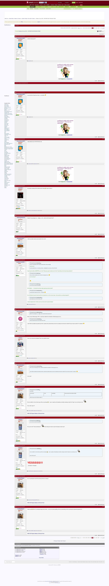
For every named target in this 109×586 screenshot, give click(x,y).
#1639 (103, 185)
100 (86, 537)
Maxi (5, 145)
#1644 (103, 335)
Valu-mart (5, 184)
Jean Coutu (6, 135)
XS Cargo (6, 185)
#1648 (103, 445)
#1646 (103, 386)
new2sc (20, 337)
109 (90, 537)
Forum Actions (42, 8)
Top (58, 6)
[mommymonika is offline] (20, 319)
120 (98, 537)
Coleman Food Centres (8, 113)
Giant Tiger (6, 124)
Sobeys (5, 170)
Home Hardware (7, 129)
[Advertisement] (36, 87)
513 (21, 55)
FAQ (28, 8)
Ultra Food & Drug (7, 180)
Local (73, 6)
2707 (101, 31)
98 (20, 229)
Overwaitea (6, 152)
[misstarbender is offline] (20, 245)
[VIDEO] (41, 552)
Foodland (5, 121)
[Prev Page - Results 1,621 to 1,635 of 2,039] (81, 28)
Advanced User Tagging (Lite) (48, 581)
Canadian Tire (6, 112)
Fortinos (5, 122)
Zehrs (5, 186)
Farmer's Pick (6, 119)
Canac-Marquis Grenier (8, 111)
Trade (80, 6)
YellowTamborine (21, 217)
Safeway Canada (7, 166)
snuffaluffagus (20, 388)
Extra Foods (6, 116)
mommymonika (20, 311)
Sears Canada (6, 168)
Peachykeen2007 (21, 38)
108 (88, 537)
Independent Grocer (7, 134)
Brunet (5, 109)
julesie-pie (35, 163)
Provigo (5, 160)
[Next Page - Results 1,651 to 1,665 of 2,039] (101, 28)
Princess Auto (6, 159)
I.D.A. (5, 131)
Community (36, 8)
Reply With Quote (101, 183)
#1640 (103, 215)
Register (81, 2)
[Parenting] (78, 4)
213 (21, 379)
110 (92, 537)
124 (21, 405)
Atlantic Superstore (7, 107)
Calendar (31, 8)
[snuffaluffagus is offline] (20, 395)
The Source (6, 177)
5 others (38, 530)
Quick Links (48, 8)
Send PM (96, 183)
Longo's (5, 140)
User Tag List (17, 25)
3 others (38, 410)
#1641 (103, 236)
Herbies (5, 127)
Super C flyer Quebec (7, 174)
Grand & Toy (6, 125)
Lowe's (5, 141)
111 (94, 537)
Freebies (50, 6)
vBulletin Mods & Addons (56, 581)
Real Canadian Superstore (8, 163)
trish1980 (32, 410)
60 (84, 537)
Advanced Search (78, 8)
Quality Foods (6, 161)
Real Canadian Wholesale (8, 164)
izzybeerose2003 (30, 163)
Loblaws (5, 138)
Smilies (41, 550)
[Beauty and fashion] (75, 4)
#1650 (103, 506)
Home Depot (6, 128)
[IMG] (40, 551)
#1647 (103, 417)
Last (102, 28)
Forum (32, 6)
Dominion (5, 115)
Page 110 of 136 (73, 537)
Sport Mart (6, 171)
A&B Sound (6, 104)
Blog (28, 6)
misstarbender (20, 238)
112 (96, 537)
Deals (38, 6)
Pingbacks (17, 555)
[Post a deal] (81, 4)
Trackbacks (42, 554)
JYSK (5, 136)
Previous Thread (57, 540)
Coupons (43, 6)
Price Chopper (6, 157)
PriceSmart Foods (7, 158)
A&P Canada (6, 105)
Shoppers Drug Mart (7, 169)
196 (21, 437)
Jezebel (29, 210)
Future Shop (6, 123)
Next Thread (63, 540)
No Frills (5, 151)
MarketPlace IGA (7, 144)
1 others (39, 210)
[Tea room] (73, 4)
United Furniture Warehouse (7, 183)
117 (20, 273)
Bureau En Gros (7, 110)
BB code (41, 549)
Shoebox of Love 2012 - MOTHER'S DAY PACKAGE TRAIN (29, 31)
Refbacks (16, 556)
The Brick (6, 176)
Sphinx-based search (57, 582)
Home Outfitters (7, 130)
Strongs (5, 173)
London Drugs (6, 139)
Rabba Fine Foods (7, 162)
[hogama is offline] (20, 427)
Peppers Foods (6, 155)
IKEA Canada (6, 133)
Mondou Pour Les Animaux (8, 147)
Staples (5, 172)
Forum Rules (41, 557)
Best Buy (5, 108)
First (79, 28)
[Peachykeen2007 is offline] (20, 46)
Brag (66, 6)
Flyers (54, 6)
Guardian (5, 126)
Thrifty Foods (6, 178)
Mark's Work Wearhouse (8, 143)
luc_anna (32, 210)
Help (77, 2)
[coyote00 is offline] (20, 195)
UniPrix (5, 181)
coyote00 (20, 187)
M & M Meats (6, 142)
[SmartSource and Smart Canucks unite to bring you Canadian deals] (8, 98)
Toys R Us (6, 179)
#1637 (103, 92)
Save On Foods (7, 167)
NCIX (5, 150)
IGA (5, 132)
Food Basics (6, 120)
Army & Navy (6, 106)
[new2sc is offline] (20, 344)
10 (83, 537)
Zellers (5, 187)
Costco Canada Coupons (8, 114)
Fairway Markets (7, 117)
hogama (34, 410)
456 (21, 205)
